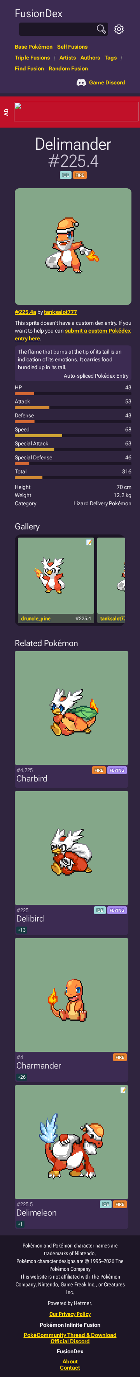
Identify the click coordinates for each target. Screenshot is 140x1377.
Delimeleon (36, 1213)
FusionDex (38, 13)
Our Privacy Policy (70, 1314)
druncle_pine (36, 618)
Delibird (30, 918)
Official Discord (70, 1341)
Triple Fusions (32, 57)
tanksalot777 (60, 312)
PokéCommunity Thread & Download (70, 1335)
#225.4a (25, 312)
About (70, 1361)
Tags (111, 57)
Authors (90, 57)
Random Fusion (68, 68)
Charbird (31, 778)
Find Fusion (29, 68)
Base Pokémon (33, 47)
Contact (70, 1368)
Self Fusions (72, 47)
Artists (68, 57)
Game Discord (107, 82)
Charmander (38, 1065)
